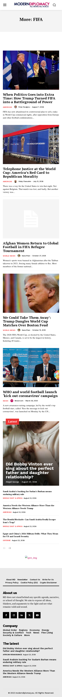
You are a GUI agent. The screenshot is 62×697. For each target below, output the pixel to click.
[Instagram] (14, 615)
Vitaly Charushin (24, 181)
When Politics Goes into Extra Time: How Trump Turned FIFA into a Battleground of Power (29, 98)
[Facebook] (6, 615)
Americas (7, 107)
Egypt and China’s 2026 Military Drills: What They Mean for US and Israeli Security (30, 535)
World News (9, 256)
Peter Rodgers (24, 107)
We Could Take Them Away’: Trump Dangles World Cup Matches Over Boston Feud (27, 321)
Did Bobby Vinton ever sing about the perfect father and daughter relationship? (30, 470)
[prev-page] (4, 548)
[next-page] (9, 548)
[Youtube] (37, 615)
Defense (7, 540)
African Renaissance (12, 655)
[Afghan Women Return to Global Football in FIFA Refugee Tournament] (31, 218)
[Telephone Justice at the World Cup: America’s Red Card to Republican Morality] (31, 144)
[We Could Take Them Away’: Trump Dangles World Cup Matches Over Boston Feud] (31, 293)
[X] (29, 615)
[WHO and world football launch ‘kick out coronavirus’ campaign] (31, 367)
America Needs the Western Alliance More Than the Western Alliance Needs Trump (28, 507)
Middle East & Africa (12, 498)
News (5, 401)
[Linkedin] (21, 615)
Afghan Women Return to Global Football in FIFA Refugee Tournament (31, 247)
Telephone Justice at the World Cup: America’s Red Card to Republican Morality (29, 172)
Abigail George (12, 482)
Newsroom (19, 401)
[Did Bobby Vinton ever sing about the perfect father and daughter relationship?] (31, 453)
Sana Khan (26, 256)
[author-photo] (16, 107)
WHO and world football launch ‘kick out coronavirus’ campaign (30, 394)
